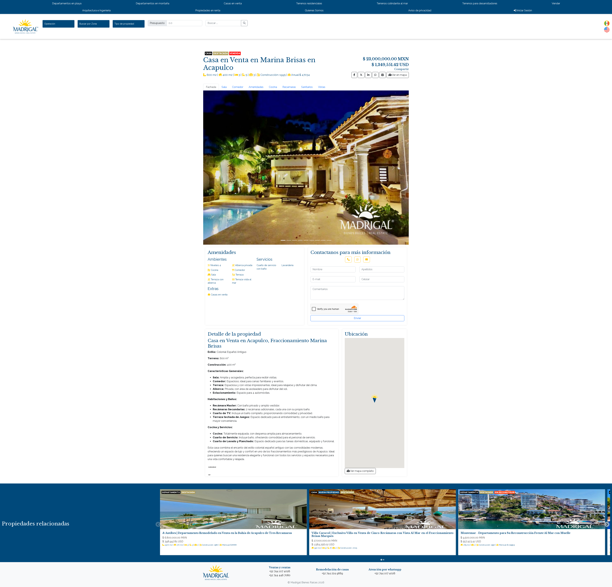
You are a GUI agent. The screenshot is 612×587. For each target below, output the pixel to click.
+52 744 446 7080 (279, 575)
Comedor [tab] (237, 87)
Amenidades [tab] (256, 87)
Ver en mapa (399, 74)
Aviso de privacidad (419, 10)
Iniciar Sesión (524, 10)
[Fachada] (283, 240)
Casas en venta (233, 3)
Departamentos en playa (66, 3)
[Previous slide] (158, 524)
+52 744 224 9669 (332, 573)
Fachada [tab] (211, 87)
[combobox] (58, 24)
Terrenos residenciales (309, 3)
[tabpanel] (306, 167)
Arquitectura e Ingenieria (96, 10)
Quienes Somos (314, 10)
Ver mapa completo (362, 470)
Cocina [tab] (273, 87)
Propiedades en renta (207, 10)
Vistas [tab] (321, 87)
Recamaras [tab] (289, 87)
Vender (556, 3)
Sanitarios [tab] (307, 87)
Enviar (357, 318)
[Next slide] (606, 524)
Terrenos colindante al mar (392, 3)
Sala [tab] (224, 87)
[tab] (381, 560)
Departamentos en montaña (152, 3)
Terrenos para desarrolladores (479, 3)
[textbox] (51, 24)
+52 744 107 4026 (279, 571)
